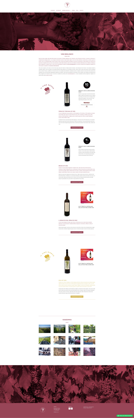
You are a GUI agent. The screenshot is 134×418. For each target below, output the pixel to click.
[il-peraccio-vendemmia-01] (45, 332)
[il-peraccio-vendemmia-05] (45, 344)
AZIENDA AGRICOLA (66, 10)
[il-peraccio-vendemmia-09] (45, 355)
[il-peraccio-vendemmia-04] (89, 332)
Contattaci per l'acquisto (77, 127)
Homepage (53, 10)
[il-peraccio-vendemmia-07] (74, 344)
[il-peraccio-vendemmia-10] (59, 355)
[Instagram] (72, 409)
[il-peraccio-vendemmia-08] (89, 344)
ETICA (77, 10)
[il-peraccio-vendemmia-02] (59, 332)
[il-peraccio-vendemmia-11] (74, 355)
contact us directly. (49, 75)
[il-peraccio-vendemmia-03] (74, 332)
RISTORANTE (58, 10)
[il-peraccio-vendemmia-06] (59, 344)
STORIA (73, 10)
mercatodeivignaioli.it (71, 64)
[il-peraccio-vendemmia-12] (89, 355)
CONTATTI (81, 10)
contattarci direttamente (54, 65)
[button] (124, 416)
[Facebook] (69, 409)
